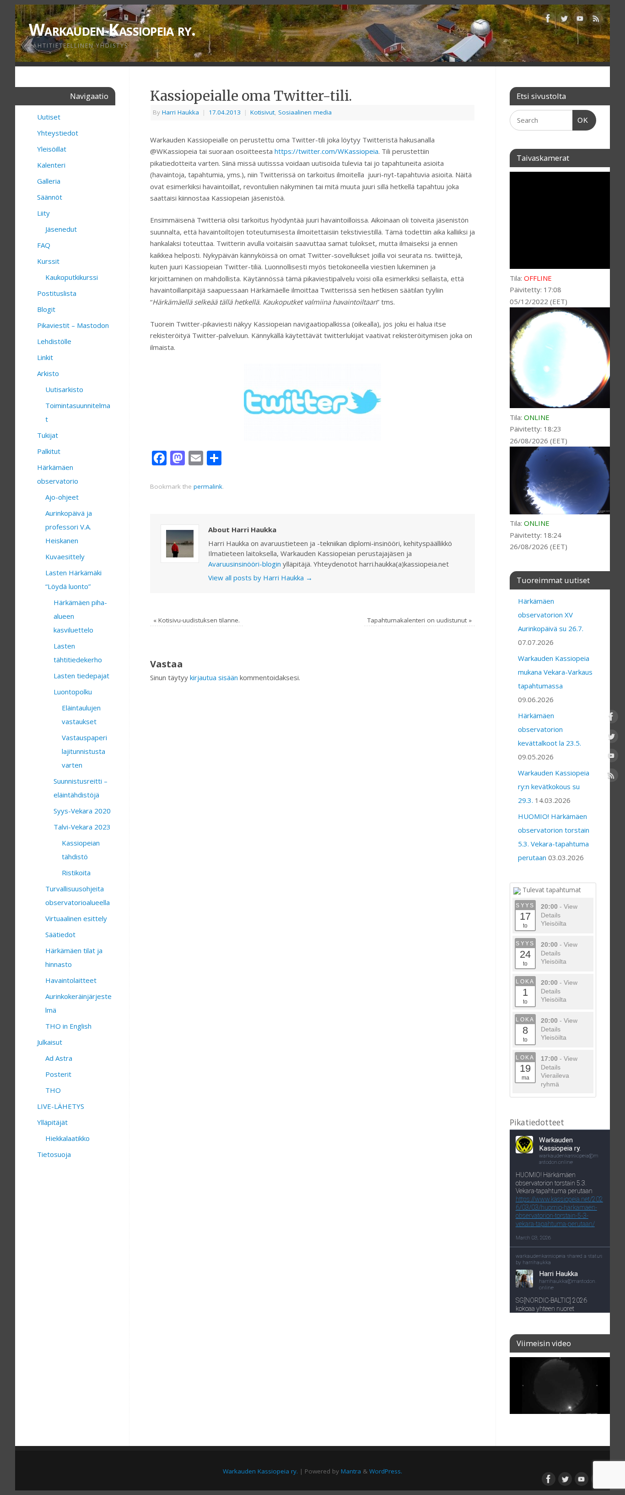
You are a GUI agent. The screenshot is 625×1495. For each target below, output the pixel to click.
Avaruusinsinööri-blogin (244, 563)
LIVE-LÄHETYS (60, 1106)
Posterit (58, 1074)
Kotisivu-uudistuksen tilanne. (196, 620)
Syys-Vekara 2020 (82, 810)
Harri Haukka (180, 112)
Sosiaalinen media (305, 112)
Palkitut (48, 451)
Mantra (351, 1471)
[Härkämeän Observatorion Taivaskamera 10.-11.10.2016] (560, 1385)
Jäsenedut (61, 229)
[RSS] (596, 20)
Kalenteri (51, 164)
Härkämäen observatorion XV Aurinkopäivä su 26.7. (550, 614)
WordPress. (385, 1471)
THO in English (68, 1026)
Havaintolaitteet (71, 980)
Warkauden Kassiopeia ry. (112, 29)
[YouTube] (580, 20)
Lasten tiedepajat (81, 675)
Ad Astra (58, 1058)
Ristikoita (76, 872)
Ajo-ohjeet (62, 497)
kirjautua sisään (214, 677)
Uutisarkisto (64, 389)
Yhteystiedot (57, 132)
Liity (43, 213)
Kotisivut (262, 112)
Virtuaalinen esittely (76, 918)
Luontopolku (73, 691)
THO (53, 1090)
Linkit (45, 357)
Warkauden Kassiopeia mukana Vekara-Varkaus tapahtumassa (555, 672)
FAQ (43, 245)
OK (580, 120)
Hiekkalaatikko (67, 1138)
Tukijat (47, 435)
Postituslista (56, 293)
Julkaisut (49, 1042)
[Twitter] (564, 20)
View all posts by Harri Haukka (260, 577)
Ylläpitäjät (52, 1122)
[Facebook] (548, 20)
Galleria (48, 181)
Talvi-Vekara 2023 (82, 826)
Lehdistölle (54, 341)
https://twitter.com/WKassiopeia (326, 151)
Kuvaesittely (65, 556)
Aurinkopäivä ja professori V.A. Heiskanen (68, 526)
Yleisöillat (51, 148)
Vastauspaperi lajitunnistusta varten (84, 751)
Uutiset (48, 116)
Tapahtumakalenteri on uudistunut (419, 620)
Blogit (46, 309)
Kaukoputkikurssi (71, 277)
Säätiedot (60, 934)
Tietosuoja (54, 1154)
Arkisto (48, 373)
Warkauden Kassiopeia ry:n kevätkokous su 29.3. (553, 786)
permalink (208, 486)
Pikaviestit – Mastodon (73, 325)
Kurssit (48, 261)
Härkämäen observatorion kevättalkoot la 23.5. (549, 729)
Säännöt (49, 197)
